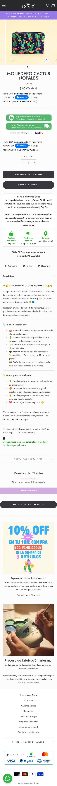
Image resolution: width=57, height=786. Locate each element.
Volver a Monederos (30, 504)
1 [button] (27, 67)
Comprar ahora (28, 185)
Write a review (29, 490)
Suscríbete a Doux (28, 695)
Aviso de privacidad (28, 726)
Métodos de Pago (29, 716)
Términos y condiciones (29, 732)
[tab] (28, 276)
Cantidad (28, 156)
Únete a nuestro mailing (28, 742)
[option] (28, 15)
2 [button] (30, 67)
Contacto (28, 700)
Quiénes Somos (28, 705)
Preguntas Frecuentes (28, 459)
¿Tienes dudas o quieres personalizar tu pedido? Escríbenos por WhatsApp (25, 443)
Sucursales (28, 711)
